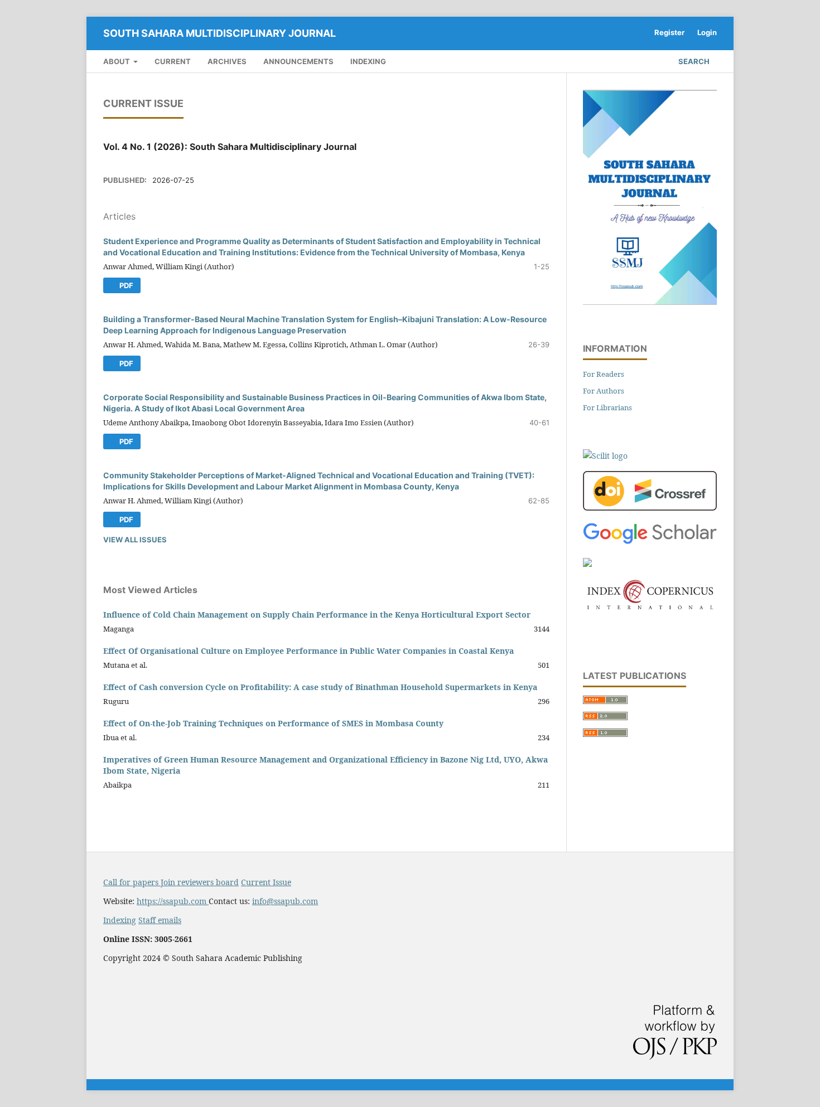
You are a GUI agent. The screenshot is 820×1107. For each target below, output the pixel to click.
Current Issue (266, 882)
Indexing (368, 61)
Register (669, 32)
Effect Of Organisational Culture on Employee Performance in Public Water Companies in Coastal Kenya (308, 650)
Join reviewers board (200, 882)
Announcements (298, 61)
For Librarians (607, 407)
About (117, 61)
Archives (227, 61)
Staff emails (159, 920)
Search (693, 61)
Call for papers (132, 882)
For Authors (603, 391)
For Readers (603, 374)
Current (173, 61)
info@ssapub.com (285, 901)
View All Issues (135, 539)
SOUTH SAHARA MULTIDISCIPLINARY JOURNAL (219, 33)
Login (707, 32)
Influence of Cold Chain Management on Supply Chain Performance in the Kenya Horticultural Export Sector (316, 614)
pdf (125, 285)
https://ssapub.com (173, 901)
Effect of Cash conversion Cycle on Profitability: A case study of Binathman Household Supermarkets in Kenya (320, 687)
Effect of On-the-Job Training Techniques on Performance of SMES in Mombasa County (273, 723)
